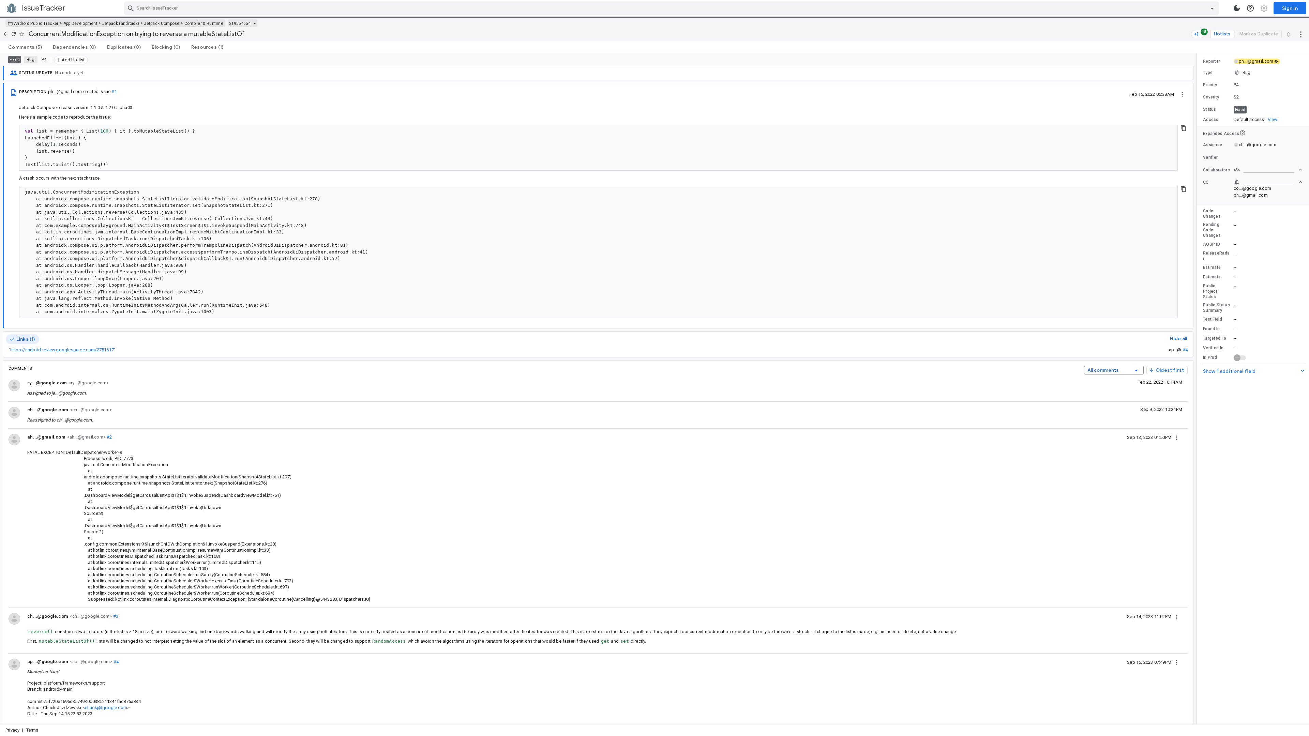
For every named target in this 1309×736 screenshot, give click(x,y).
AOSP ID (1211, 244)
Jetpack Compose (162, 23)
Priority (1210, 84)
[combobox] (672, 8)
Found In (1211, 328)
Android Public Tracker (36, 23)
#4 (1185, 349)
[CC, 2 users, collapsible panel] (1268, 182)
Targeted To (1214, 338)
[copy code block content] (1183, 128)
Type (1208, 72)
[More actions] (1300, 34)
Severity (1211, 97)
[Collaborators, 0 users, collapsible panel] (1268, 170)
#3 (115, 616)
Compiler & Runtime (203, 23)
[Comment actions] (1176, 437)
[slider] (1197, 388)
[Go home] (5, 34)
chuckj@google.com (106, 707)
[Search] (131, 8)
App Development (80, 23)
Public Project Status (1210, 291)
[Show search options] (1212, 8)
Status (1209, 109)
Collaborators (1216, 170)
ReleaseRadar (1216, 256)
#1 (114, 91)
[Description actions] (1182, 94)
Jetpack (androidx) (120, 23)
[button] (1253, 72)
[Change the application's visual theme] (1237, 8)
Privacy (12, 730)
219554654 (240, 23)
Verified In (1213, 348)
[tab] (25, 47)
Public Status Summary (1216, 308)
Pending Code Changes (1212, 230)
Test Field (1212, 319)
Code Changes (1212, 214)
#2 (109, 437)
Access (1211, 119)
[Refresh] (14, 34)
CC (1206, 182)
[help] (1250, 8)
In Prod (1210, 357)
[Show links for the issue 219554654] (254, 23)
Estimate (1212, 267)
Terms (32, 730)
